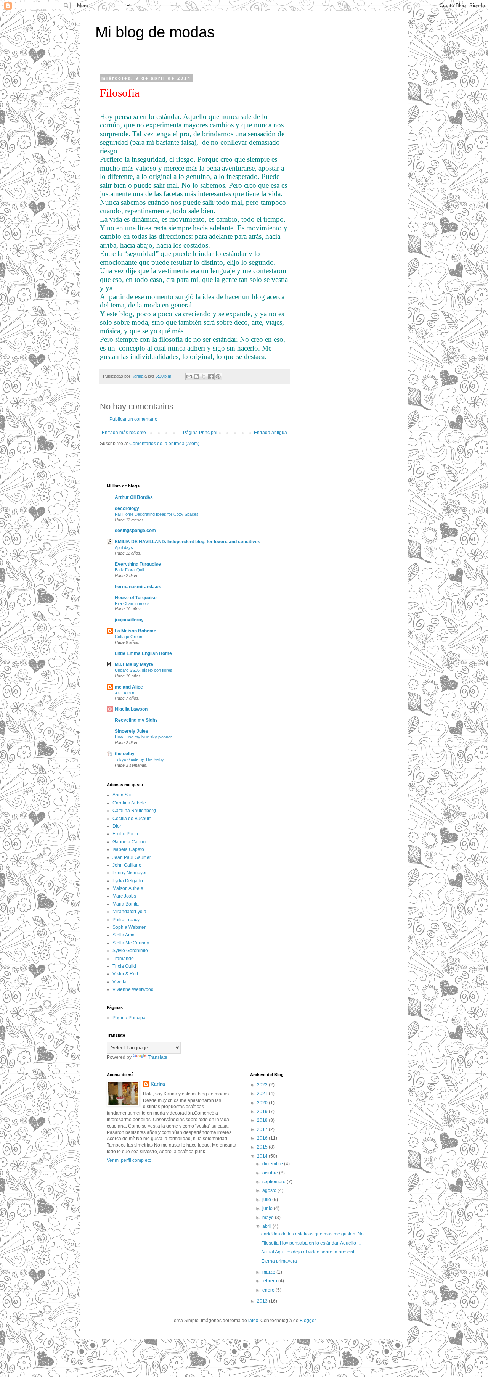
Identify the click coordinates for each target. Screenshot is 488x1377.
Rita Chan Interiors (132, 603)
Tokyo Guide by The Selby (139, 759)
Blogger (308, 1320)
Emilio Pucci (125, 833)
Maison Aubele (127, 888)
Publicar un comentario (133, 419)
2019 (263, 1111)
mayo (268, 1217)
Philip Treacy (126, 919)
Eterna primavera (279, 1261)
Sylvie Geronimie (130, 950)
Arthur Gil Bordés (134, 497)
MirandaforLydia (129, 911)
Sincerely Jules (131, 731)
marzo (269, 1272)
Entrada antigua (270, 432)
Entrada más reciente (124, 432)
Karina (158, 1084)
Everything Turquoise (138, 564)
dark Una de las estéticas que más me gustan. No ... (314, 1234)
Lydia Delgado (127, 880)
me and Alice (129, 687)
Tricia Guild (124, 966)
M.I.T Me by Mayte (134, 664)
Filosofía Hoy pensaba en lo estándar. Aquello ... (311, 1243)
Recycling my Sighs (136, 720)
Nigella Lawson (131, 709)
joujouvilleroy (129, 620)
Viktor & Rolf (125, 973)
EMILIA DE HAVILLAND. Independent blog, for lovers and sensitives (187, 541)
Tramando (123, 958)
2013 (263, 1301)
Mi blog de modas (155, 32)
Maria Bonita (125, 904)
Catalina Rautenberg (134, 810)
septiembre (274, 1181)
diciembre (273, 1163)
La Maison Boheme (135, 631)
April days (124, 547)
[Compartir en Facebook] (211, 376)
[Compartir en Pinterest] (218, 376)
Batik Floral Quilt (130, 570)
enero (269, 1290)
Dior (116, 826)
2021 (263, 1093)
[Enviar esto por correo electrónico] (189, 376)
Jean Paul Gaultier (131, 857)
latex (253, 1320)
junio (268, 1208)
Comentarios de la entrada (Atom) (164, 443)
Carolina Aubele (129, 803)
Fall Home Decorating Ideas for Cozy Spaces (157, 514)
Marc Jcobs (124, 896)
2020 (263, 1102)
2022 (263, 1084)
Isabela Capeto (128, 849)
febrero (270, 1281)
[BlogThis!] (196, 376)
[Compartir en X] (203, 376)
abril (267, 1226)
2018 (263, 1120)
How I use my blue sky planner (143, 737)
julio (267, 1199)
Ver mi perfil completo (129, 1160)
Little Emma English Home (143, 653)
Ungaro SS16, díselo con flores (143, 670)
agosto (270, 1190)
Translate (157, 1057)
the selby (125, 753)
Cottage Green (128, 636)
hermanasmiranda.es (138, 586)
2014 (263, 1156)
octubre (270, 1173)
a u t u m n (124, 692)
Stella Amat (124, 935)
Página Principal (200, 432)
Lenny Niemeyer (129, 872)
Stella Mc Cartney (130, 943)
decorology (127, 508)
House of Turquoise (136, 597)
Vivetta (119, 981)
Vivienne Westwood (133, 989)
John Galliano (126, 865)
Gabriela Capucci (130, 842)
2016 (263, 1138)
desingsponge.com (135, 530)
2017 (263, 1129)
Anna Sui (122, 795)
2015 (263, 1147)
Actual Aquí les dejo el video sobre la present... (309, 1252)
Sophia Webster (129, 927)
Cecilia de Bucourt (131, 818)
